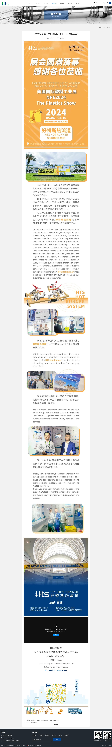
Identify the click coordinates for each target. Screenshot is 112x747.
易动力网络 (109, 745)
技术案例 (62, 3)
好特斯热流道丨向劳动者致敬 (32, 722)
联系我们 (78, 3)
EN (107, 2)
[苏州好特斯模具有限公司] (5, 5)
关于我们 (38, 3)
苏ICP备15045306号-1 (21, 745)
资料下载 (70, 3)
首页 (29, 3)
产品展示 (46, 3)
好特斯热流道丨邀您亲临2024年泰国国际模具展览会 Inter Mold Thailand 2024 (42, 720)
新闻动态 (54, 3)
